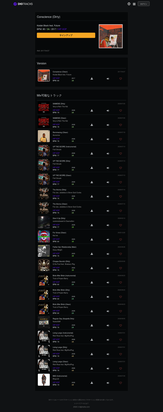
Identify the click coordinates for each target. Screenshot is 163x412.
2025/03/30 (121, 261)
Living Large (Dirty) (60, 347)
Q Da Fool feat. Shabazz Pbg (64, 264)
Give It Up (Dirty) (59, 218)
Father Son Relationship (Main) (64, 247)
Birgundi (56, 379)
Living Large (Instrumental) (63, 333)
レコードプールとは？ (81, 403)
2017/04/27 (121, 72)
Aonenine (56, 135)
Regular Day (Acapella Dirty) (63, 318)
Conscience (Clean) (60, 71)
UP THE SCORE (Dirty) (61, 161)
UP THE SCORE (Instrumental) (64, 146)
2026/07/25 (121, 104)
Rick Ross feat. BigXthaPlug (63, 335)
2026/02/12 (121, 218)
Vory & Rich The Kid (60, 106)
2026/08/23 (121, 275)
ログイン (143, 4)
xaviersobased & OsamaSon (63, 221)
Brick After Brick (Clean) (62, 304)
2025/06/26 (121, 247)
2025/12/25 (121, 232)
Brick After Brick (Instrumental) (64, 275)
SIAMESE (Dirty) (59, 103)
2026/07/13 (121, 146)
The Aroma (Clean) (60, 204)
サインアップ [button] (66, 35)
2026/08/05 (121, 318)
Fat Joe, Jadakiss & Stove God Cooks (67, 192)
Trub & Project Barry (60, 278)
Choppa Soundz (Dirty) (61, 261)
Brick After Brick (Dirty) (61, 290)
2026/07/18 (121, 132)
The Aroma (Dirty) (59, 189)
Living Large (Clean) (60, 361)
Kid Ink (55, 235)
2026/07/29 (121, 376)
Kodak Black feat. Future (62, 74)
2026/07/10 (121, 190)
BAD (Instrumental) (60, 376)
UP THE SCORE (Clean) (62, 175)
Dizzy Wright (57, 250)
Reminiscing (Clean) (60, 132)
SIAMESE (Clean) (59, 118)
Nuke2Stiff (56, 321)
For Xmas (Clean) (59, 232)
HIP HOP (56, 78)
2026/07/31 (121, 333)
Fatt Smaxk (57, 149)
